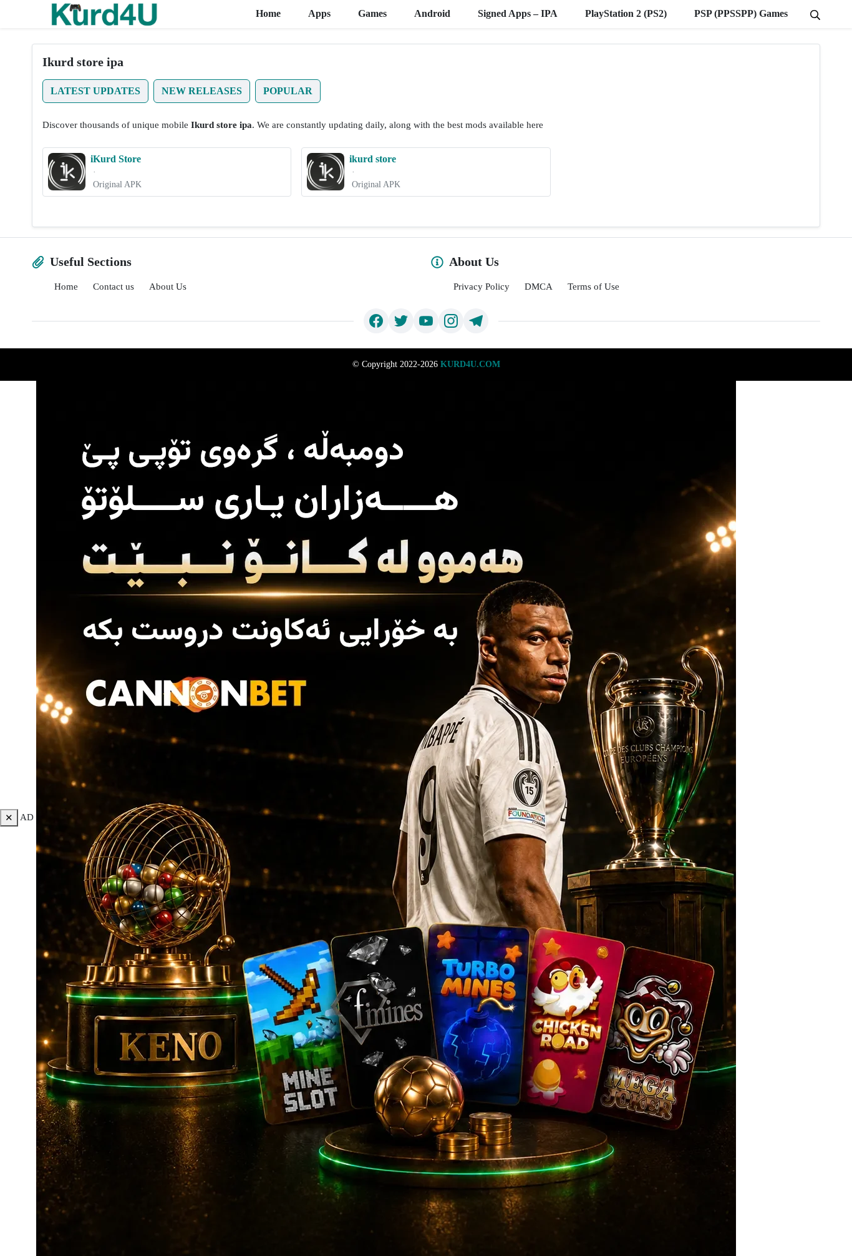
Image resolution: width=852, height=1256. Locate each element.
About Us (167, 287)
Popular (287, 91)
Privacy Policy (481, 287)
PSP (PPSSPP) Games (740, 13)
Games (371, 13)
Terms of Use (593, 287)
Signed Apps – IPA (516, 13)
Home (267, 13)
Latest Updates (95, 91)
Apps (318, 13)
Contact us (113, 287)
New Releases (202, 91)
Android (431, 13)
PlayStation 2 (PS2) (625, 13)
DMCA (539, 287)
